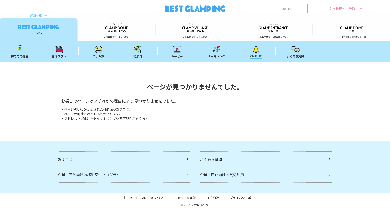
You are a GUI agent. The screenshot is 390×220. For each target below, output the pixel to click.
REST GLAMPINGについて (148, 198)
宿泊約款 (213, 198)
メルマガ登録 (186, 198)
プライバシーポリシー (245, 198)
